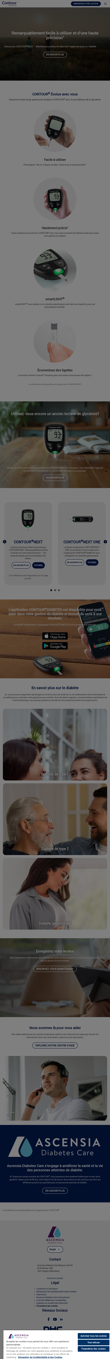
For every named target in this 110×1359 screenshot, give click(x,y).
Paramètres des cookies (93, 1349)
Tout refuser (94, 1342)
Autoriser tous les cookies (93, 1336)
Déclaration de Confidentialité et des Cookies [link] (40, 1357)
